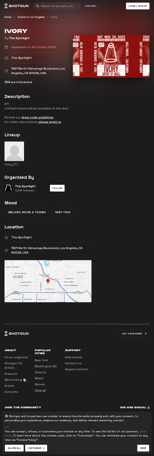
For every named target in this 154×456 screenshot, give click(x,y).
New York (41, 360)
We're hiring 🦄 (15, 380)
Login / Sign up (137, 6)
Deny (143, 448)
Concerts (11, 392)
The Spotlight (19, 38)
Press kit (11, 374)
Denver (40, 384)
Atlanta (40, 372)
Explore (90, 6)
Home (8, 17)
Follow (57, 188)
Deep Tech (62, 212)
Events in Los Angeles (31, 17)
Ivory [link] (54, 17)
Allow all (14, 448)
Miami (39, 378)
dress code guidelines (37, 117)
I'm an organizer (16, 357)
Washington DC (46, 366)
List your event (132, 333)
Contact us (73, 363)
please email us (49, 122)
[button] (57, 188)
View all (40, 390)
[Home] (17, 6)
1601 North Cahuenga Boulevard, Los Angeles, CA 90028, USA (46, 250)
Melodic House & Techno (27, 212)
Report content (76, 369)
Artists (9, 386)
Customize (34, 448)
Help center (73, 357)
